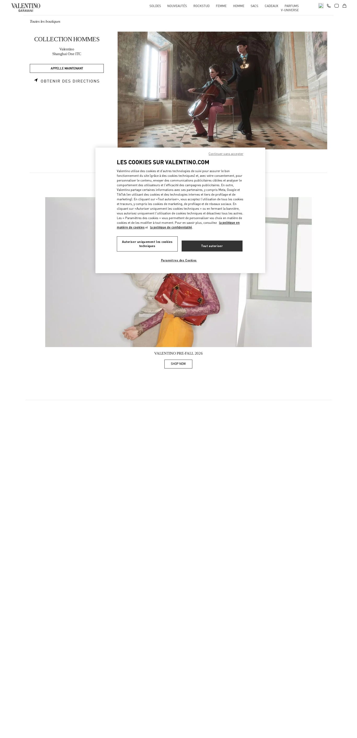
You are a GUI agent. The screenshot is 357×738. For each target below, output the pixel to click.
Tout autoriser (212, 246)
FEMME (221, 6)
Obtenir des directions (70, 81)
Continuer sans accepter (226, 154)
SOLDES (155, 6)
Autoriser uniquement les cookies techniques (147, 244)
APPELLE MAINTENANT (67, 69)
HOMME (238, 6)
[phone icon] (328, 5)
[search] (321, 5)
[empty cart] (344, 5)
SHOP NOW (181, 364)
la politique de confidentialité (171, 227)
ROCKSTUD (201, 6)
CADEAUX (271, 6)
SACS (254, 6)
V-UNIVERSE (290, 10)
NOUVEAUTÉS (177, 6)
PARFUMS (292, 6)
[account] (337, 6)
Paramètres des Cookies (179, 260)
